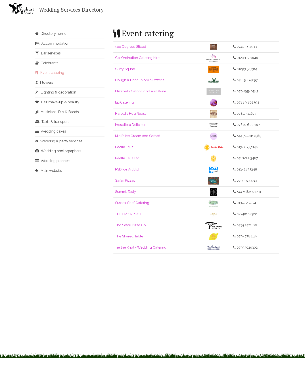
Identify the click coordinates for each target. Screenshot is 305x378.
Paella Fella (124, 147)
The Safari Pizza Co (130, 225)
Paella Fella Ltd (127, 158)
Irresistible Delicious (130, 125)
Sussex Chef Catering (132, 203)
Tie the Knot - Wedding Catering (140, 247)
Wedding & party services (61, 141)
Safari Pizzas (125, 181)
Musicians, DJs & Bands (59, 112)
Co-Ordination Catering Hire (137, 58)
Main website (51, 170)
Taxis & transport (54, 122)
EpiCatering (124, 102)
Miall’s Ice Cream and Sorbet (137, 136)
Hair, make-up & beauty (59, 102)
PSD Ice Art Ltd (127, 169)
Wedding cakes (53, 131)
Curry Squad (125, 69)
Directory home (53, 33)
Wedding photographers (60, 151)
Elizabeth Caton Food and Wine (140, 91)
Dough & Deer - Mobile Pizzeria (140, 80)
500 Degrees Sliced (130, 47)
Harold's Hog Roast (130, 114)
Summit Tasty (125, 192)
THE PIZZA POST (128, 214)
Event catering (51, 73)
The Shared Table (129, 236)
